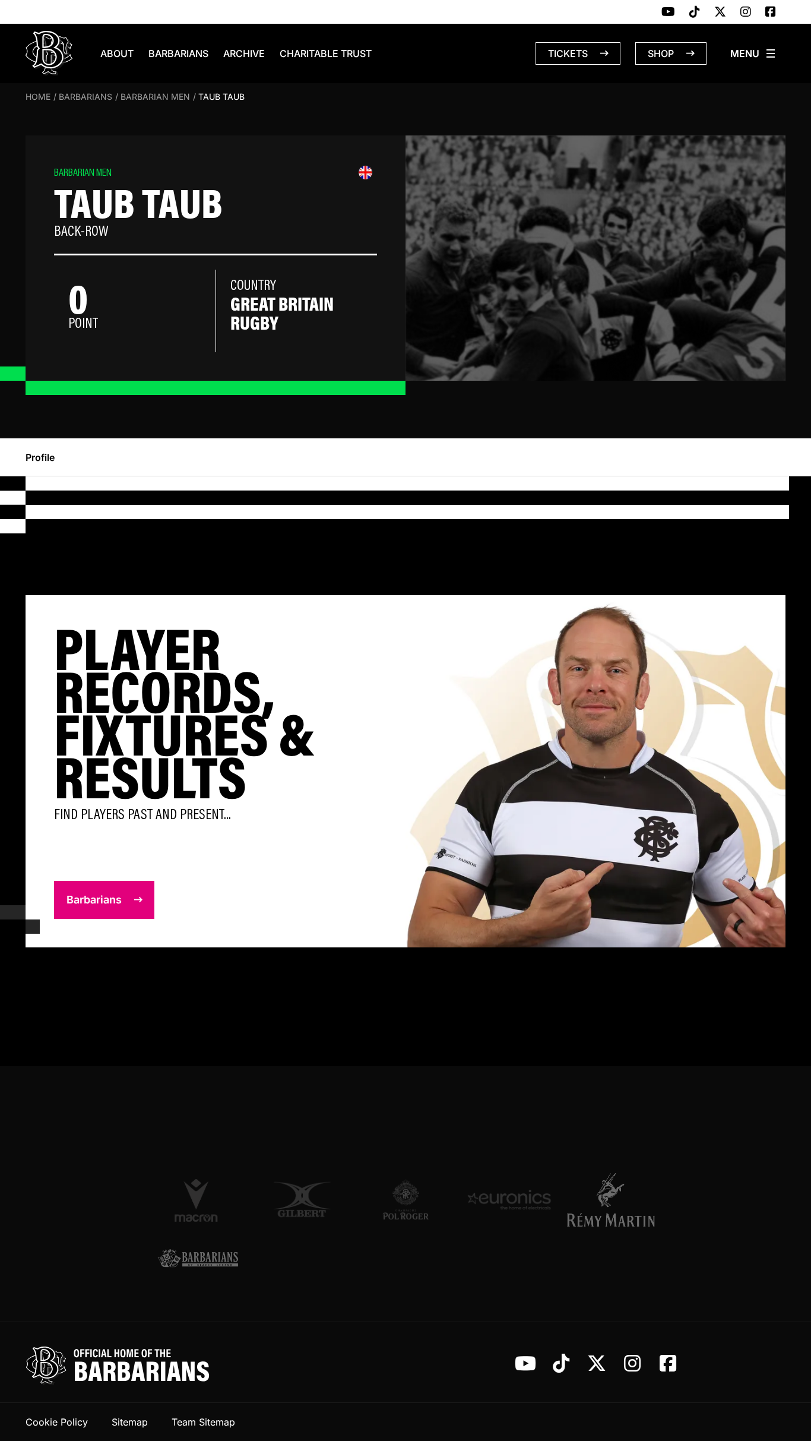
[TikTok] (694, 12)
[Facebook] (770, 12)
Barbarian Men (155, 96)
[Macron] (198, 1200)
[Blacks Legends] (198, 1259)
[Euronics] (509, 1199)
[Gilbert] (302, 1199)
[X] (720, 12)
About (117, 53)
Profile (40, 457)
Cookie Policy (57, 1422)
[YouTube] (668, 12)
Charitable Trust (326, 53)
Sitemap (130, 1422)
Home (38, 96)
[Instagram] (745, 12)
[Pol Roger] (406, 1199)
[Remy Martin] (613, 1200)
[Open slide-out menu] (753, 53)
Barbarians (178, 53)
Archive (244, 53)
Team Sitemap (203, 1422)
